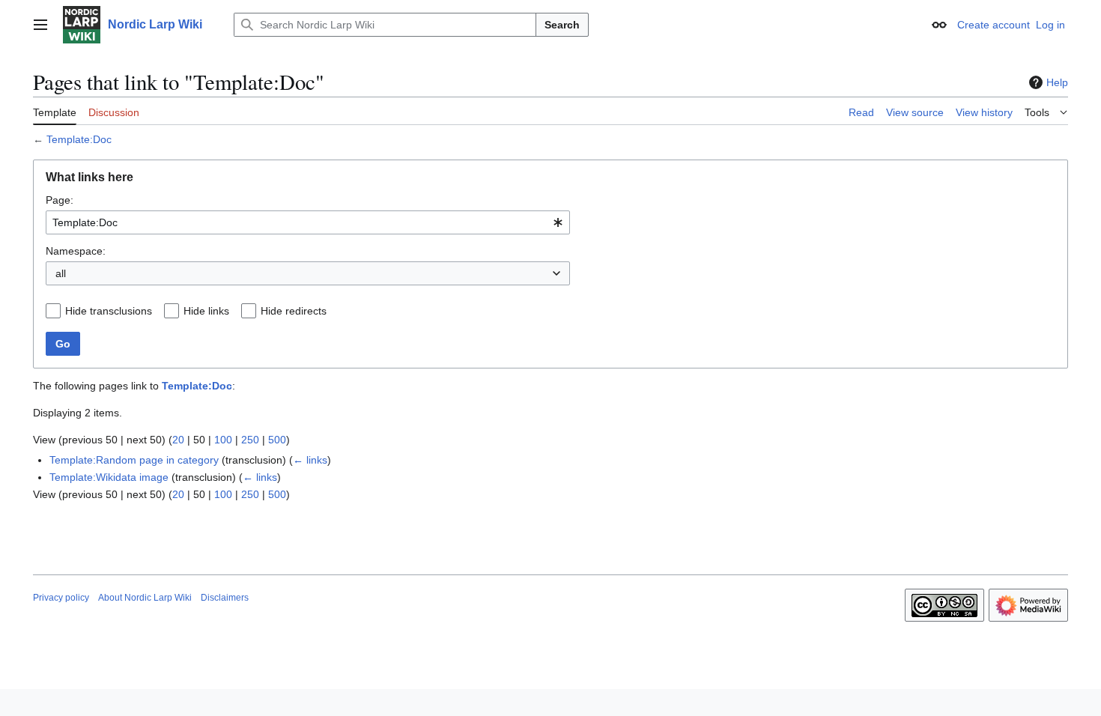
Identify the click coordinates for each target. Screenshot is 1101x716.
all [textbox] (60, 273)
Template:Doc (79, 139)
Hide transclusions (108, 311)
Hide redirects (294, 311)
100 (223, 440)
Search (562, 25)
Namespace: (76, 251)
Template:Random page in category (134, 460)
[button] (40, 25)
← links (310, 460)
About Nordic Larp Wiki (145, 597)
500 (277, 440)
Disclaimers (225, 597)
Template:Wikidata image (109, 477)
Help (1057, 82)
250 (250, 440)
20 (178, 440)
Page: (59, 200)
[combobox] (308, 222)
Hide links (206, 311)
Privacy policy (61, 597)
